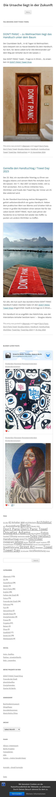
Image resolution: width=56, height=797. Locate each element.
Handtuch (34, 149)
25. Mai (5, 523)
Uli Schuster (25, 551)
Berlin (25, 525)
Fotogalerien (8, 752)
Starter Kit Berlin (9, 688)
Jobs (4, 755)
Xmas (48, 551)
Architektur (44, 522)
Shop (5, 629)
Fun (4, 607)
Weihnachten (22, 152)
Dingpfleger (7, 707)
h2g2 (34, 536)
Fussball (6, 536)
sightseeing (28, 544)
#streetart (18, 364)
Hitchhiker (7, 330)
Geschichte (21, 536)
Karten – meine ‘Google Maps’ (14, 758)
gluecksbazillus (9, 682)
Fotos (44, 533)
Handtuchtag (44, 149)
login (5, 776)
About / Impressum (10, 745)
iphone (19, 542)
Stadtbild (6, 632)
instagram (8, 541)
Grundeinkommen (10, 710)
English (6, 592)
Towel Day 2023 (27, 330)
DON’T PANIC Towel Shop (21, 62)
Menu (28, 12)
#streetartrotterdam (29, 364)
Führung (13, 536)
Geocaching (7, 610)
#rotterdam (9, 364)
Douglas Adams (24, 149)
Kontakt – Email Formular (13, 767)
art (4, 526)
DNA (38, 526)
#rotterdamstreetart (12, 366)
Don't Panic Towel (10, 149)
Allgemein (26, 146)
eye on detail (35, 533)
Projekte (18, 544)
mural (38, 542)
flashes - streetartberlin (12, 657)
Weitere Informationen (35, 794)
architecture (30, 522)
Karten (26, 542)
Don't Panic (43, 146)
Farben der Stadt (9, 595)
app (23, 522)
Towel (5, 152)
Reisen (5, 626)
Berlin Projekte (8, 749)
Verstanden (17, 794)
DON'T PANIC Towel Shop (13, 676)
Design (33, 526)
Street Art (27, 547)
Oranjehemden (8, 544)
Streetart (39, 547)
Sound (35, 544)
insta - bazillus (8, 654)
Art (4, 579)
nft (48, 541)
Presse (5, 620)
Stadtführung (11, 547)
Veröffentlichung (37, 550)
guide (27, 536)
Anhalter (16, 522)
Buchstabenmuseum (11, 704)
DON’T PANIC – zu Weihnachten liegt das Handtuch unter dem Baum (27, 35)
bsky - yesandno (9, 660)
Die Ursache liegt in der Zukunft (28, 5)
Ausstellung (13, 526)
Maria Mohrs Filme (10, 713)
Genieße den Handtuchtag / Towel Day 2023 (26, 169)
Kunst (32, 542)
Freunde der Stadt (10, 601)
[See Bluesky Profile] (48, 355)
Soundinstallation (44, 544)
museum (44, 542)
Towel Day (12, 152)
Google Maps (8, 614)
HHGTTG (23, 539)
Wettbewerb (8, 638)
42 (9, 522)
